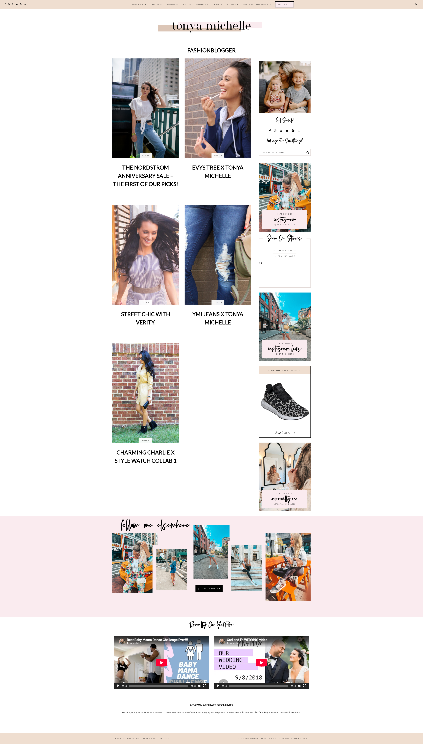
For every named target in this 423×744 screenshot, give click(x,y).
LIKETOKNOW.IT (135, 565)
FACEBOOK (288, 569)
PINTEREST (211, 554)
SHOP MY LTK (284, 4)
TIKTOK (246, 569)
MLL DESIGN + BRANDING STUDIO (293, 738)
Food (185, 4)
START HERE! (138, 4)
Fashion (171, 4)
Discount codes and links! (257, 4)
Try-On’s (231, 4)
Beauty (155, 4)
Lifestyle (201, 4)
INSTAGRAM (171, 571)
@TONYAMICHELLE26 (209, 589)
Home (216, 4)
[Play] (118, 686)
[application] (161, 662)
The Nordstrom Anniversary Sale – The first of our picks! (145, 175)
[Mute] (199, 686)
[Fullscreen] (204, 686)
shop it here (283, 432)
